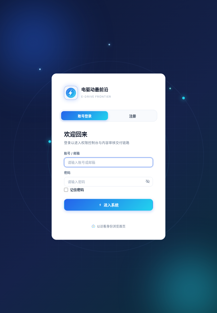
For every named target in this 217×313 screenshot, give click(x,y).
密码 (67, 173)
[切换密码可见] (147, 181)
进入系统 (111, 204)
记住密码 (77, 190)
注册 (132, 116)
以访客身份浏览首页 (111, 226)
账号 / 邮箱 (72, 153)
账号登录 (85, 116)
